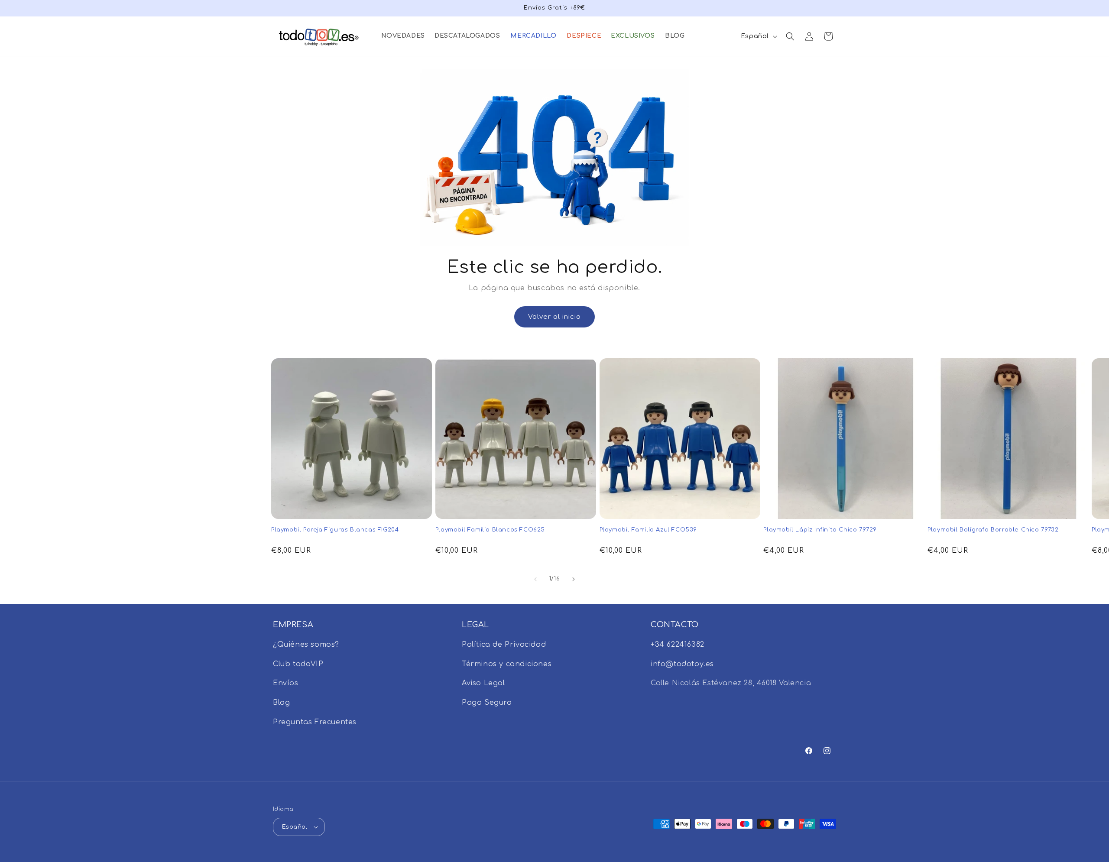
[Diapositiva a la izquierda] (535, 579)
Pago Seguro (487, 702)
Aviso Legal (483, 683)
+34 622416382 (677, 644)
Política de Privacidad (504, 644)
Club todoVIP (298, 664)
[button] (402, 36)
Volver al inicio (554, 317)
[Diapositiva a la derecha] (573, 579)
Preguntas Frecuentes (315, 722)
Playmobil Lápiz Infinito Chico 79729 (820, 530)
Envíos (285, 683)
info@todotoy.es (682, 664)
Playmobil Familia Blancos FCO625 (490, 530)
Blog (281, 702)
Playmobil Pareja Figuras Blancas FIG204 (335, 530)
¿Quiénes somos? (306, 644)
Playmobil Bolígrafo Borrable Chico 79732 (992, 530)
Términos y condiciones (506, 664)
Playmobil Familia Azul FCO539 (648, 530)
